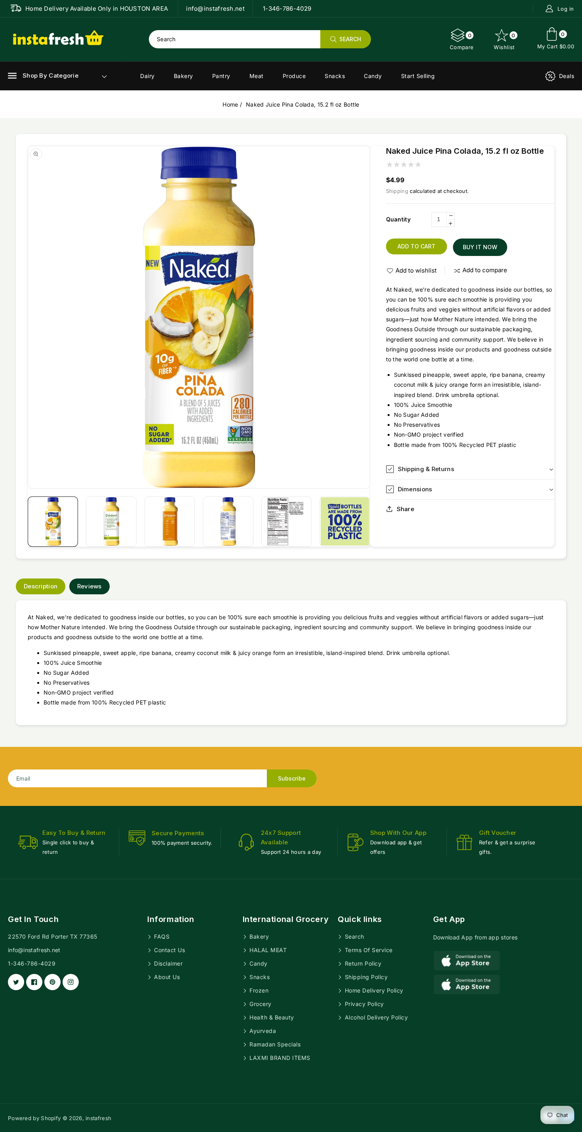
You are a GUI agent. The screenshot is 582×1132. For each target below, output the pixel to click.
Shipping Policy (365, 977)
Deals (566, 76)
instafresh (98, 1118)
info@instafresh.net (34, 950)
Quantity (398, 219)
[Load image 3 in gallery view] (169, 521)
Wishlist (504, 41)
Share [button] (406, 509)
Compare (462, 41)
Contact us (168, 950)
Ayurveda (262, 1030)
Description (40, 586)
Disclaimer (167, 963)
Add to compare (484, 270)
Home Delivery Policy (373, 990)
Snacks (335, 76)
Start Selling (418, 76)
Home (230, 104)
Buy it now (480, 247)
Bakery (183, 76)
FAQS (161, 936)
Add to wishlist (416, 270)
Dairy (147, 76)
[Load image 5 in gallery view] (286, 521)
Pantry (221, 76)
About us (166, 977)
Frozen (258, 990)
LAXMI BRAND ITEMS (279, 1057)
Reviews (89, 586)
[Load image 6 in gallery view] (344, 521)
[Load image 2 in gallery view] (111, 521)
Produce (294, 76)
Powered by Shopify (34, 1118)
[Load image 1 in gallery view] (53, 521)
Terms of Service (368, 950)
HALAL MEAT (267, 950)
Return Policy (362, 963)
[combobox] (260, 39)
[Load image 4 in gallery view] (228, 521)
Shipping (397, 191)
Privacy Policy (363, 1003)
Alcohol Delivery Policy (375, 1017)
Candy (373, 76)
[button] (43, 76)
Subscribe (292, 778)
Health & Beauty (271, 1017)
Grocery (260, 1003)
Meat (256, 76)
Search (353, 936)
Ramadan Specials (274, 1044)
